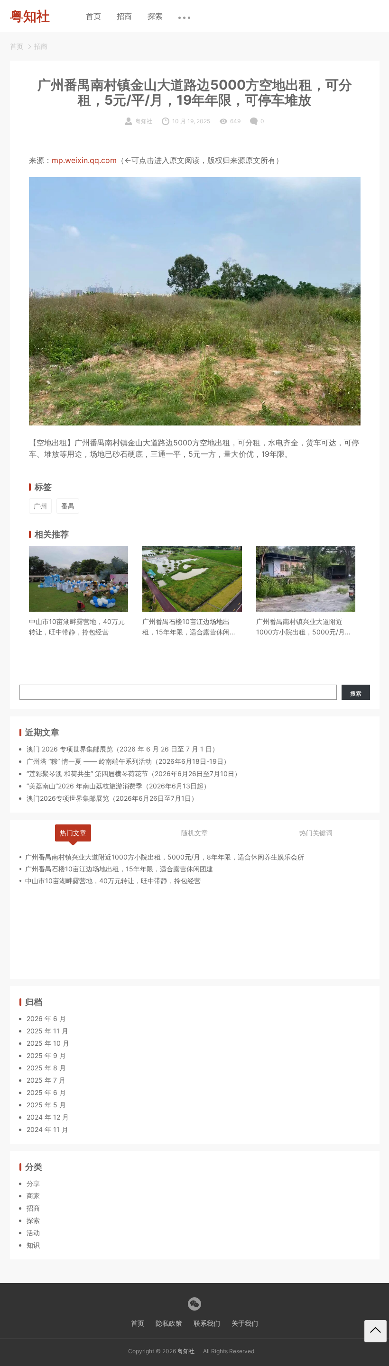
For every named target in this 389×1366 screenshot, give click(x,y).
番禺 (67, 506)
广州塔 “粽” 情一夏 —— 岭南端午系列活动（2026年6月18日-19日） (128, 761)
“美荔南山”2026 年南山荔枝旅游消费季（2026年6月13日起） (118, 786)
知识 (33, 1245)
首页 (93, 16)
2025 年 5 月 (46, 1105)
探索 (155, 16)
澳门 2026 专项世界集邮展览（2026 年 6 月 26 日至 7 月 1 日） (123, 749)
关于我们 (245, 1323)
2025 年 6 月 (46, 1092)
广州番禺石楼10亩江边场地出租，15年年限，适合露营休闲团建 (189, 627)
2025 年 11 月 (47, 1031)
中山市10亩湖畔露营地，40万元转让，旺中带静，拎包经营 (77, 626)
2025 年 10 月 (48, 1043)
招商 (124, 16)
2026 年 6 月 (46, 1018)
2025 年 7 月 (46, 1080)
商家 (33, 1196)
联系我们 (207, 1323)
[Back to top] (375, 1331)
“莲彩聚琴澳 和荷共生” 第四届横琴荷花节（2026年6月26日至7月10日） (134, 773)
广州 (40, 506)
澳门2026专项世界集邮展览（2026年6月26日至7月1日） (112, 798)
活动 (33, 1233)
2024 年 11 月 (47, 1129)
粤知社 (185, 1351)
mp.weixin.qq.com (84, 160)
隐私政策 (169, 1323)
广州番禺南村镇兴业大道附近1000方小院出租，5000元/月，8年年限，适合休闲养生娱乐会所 (304, 627)
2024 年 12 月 (48, 1117)
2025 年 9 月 (46, 1055)
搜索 (355, 693)
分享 (33, 1183)
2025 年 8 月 (46, 1068)
